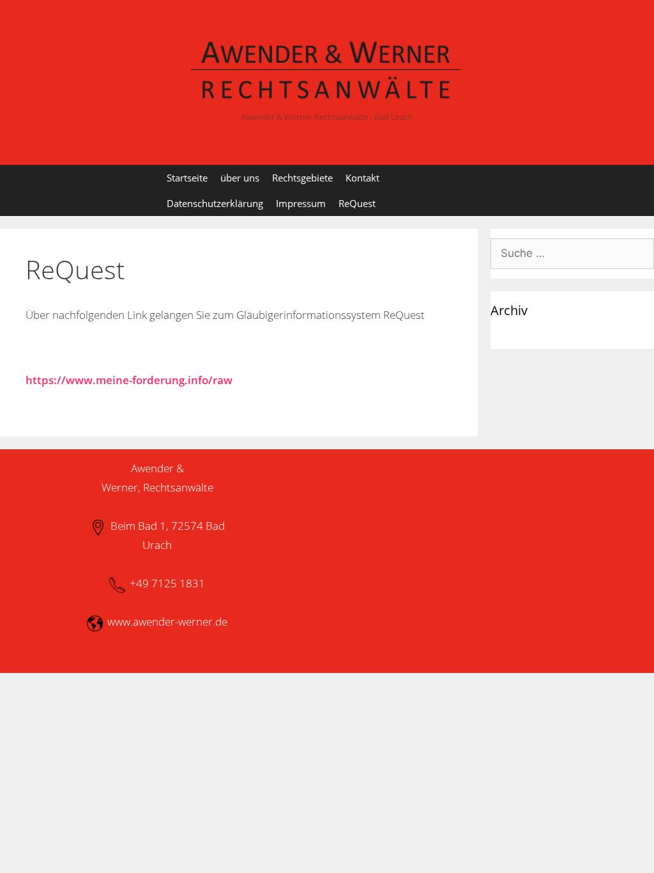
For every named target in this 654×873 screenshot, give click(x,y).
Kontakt (362, 177)
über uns (239, 177)
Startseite (187, 177)
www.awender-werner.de (167, 621)
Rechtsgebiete (302, 177)
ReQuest (357, 203)
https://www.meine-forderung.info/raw (129, 380)
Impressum (301, 203)
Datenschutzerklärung (215, 203)
